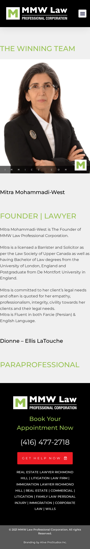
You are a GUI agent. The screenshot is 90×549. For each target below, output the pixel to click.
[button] (82, 14)
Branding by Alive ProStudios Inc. (45, 542)
